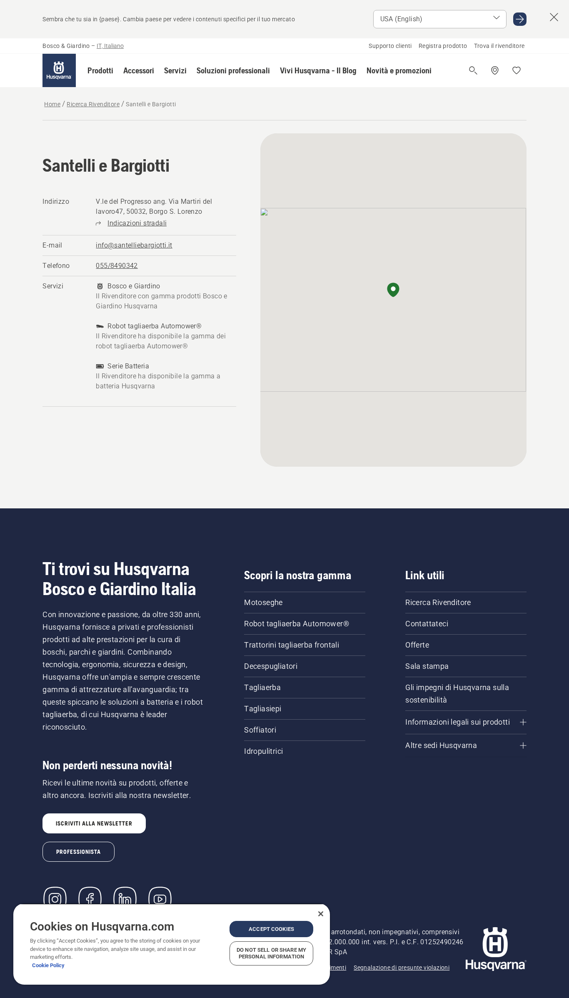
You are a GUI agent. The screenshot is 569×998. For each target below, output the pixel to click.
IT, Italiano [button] (110, 46)
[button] (100, 70)
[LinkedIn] (124, 899)
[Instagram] (54, 899)
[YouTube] (159, 899)
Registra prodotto (443, 46)
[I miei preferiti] (517, 70)
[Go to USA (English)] (520, 19)
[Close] (320, 913)
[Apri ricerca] (473, 70)
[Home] (59, 70)
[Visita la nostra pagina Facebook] (89, 899)
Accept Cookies (271, 929)
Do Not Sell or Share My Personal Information (271, 953)
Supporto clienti (390, 46)
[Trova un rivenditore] (495, 70)
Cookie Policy (48, 965)
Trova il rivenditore (499, 46)
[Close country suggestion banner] (554, 17)
